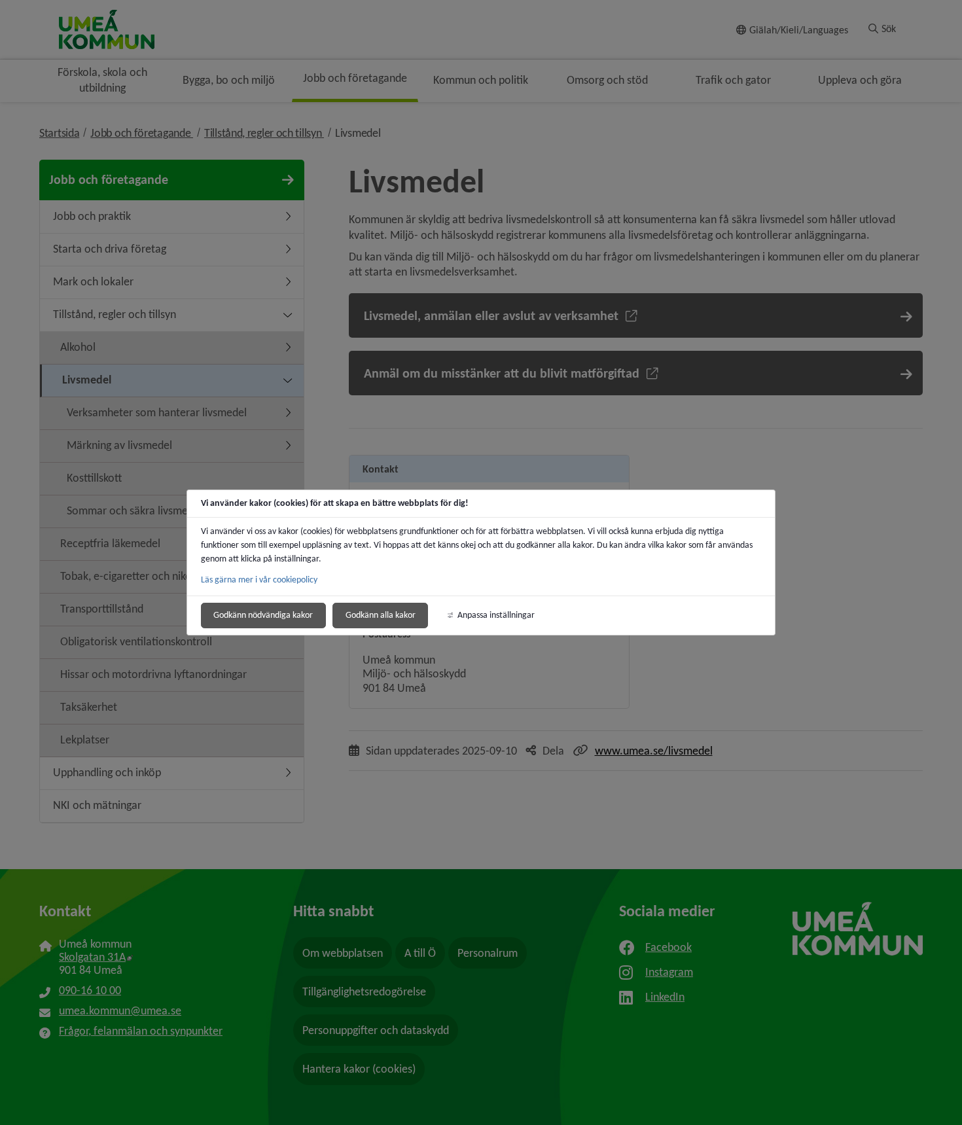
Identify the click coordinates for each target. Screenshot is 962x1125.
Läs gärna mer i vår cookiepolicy (259, 579)
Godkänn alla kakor (381, 614)
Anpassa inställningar (496, 614)
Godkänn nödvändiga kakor (263, 614)
